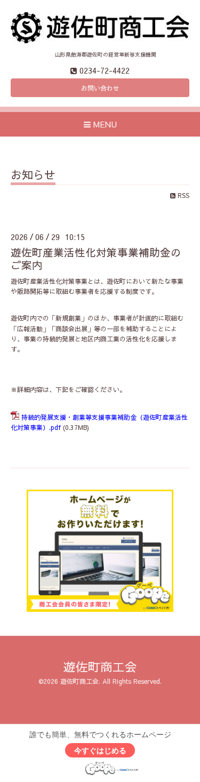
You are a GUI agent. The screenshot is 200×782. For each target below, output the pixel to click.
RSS (182, 195)
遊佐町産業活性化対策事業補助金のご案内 (96, 258)
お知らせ (33, 175)
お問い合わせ (100, 88)
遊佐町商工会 (100, 666)
